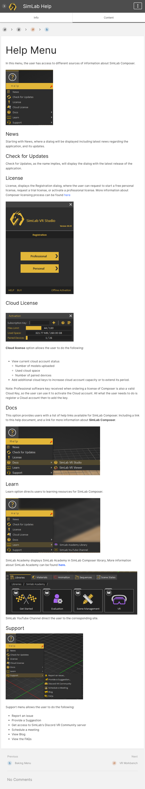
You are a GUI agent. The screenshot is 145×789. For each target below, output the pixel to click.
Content (109, 17)
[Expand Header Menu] (138, 5)
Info (36, 17)
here (67, 195)
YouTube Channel (29, 618)
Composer (107, 420)
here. (62, 565)
